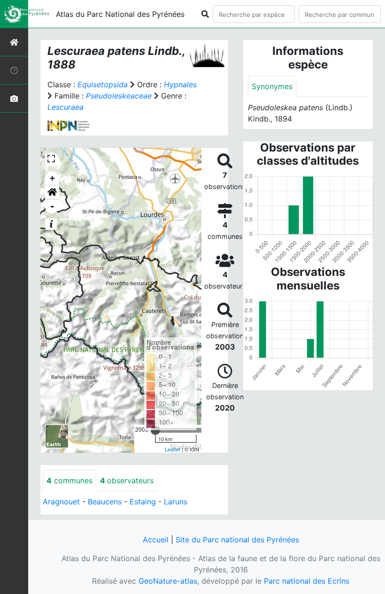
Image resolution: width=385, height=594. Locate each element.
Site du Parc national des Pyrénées (237, 539)
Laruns (175, 501)
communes (69, 480)
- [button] (52, 206)
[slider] (155, 430)
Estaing (143, 501)
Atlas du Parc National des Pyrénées (120, 14)
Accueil (156, 539)
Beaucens (105, 501)
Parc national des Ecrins (306, 581)
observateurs (127, 480)
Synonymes (272, 86)
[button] (52, 192)
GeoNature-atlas (168, 581)
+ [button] (52, 178)
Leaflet (172, 449)
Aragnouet (61, 501)
